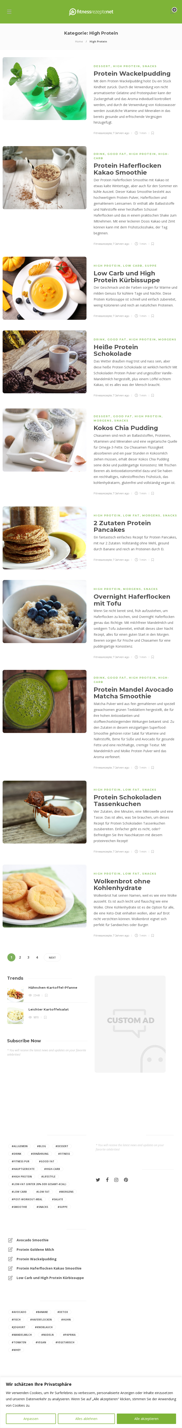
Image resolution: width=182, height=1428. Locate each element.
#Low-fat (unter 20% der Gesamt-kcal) (39, 1184)
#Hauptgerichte (23, 1169)
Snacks (149, 66)
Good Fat (117, 154)
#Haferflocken (41, 1319)
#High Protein (22, 1176)
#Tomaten (19, 1342)
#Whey (16, 1350)
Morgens (167, 339)
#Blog (41, 1146)
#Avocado (19, 1312)
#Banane (42, 1312)
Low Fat (131, 515)
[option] (47, 1005)
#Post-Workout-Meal (27, 1199)
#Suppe (63, 1207)
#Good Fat (46, 1161)
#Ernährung (40, 1153)
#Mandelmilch (22, 1334)
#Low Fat (43, 1191)
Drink (99, 154)
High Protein (126, 66)
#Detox (62, 1312)
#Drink (16, 1153)
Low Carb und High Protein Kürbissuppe (50, 1277)
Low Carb (132, 265)
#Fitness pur (20, 1161)
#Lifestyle (48, 1176)
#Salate (57, 1199)
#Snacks (42, 1207)
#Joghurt (18, 1327)
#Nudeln (47, 1334)
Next (52, 957)
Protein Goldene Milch (35, 1249)
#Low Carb (19, 1191)
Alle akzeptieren (146, 1418)
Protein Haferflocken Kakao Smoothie (49, 1268)
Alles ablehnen (86, 1418)
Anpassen (30, 1418)
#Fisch (16, 1319)
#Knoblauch (44, 1327)
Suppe (151, 265)
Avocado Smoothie (33, 1240)
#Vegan (41, 1342)
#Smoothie (19, 1207)
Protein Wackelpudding (37, 1259)
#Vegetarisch (64, 1342)
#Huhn (66, 1319)
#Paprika (69, 1334)
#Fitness (64, 1153)
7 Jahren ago (121, 133)
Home (79, 41)
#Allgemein (19, 1146)
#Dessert (61, 1146)
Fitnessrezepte (103, 133)
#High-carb (52, 1169)
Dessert (102, 66)
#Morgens (66, 1191)
